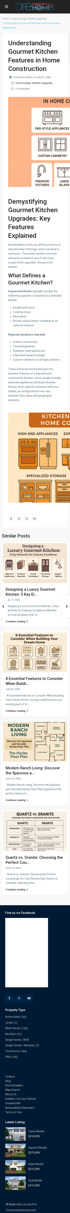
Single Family (13, 1039)
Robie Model (35, 1164)
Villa (7, 1056)
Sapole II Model (37, 1147)
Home (5, 18)
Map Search (12, 1089)
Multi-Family (12, 1028)
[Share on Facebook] (11, 519)
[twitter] (19, 998)
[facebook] (9, 998)
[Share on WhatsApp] (27, 519)
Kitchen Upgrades (37, 18)
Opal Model (35, 1180)
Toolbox (10, 1076)
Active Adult (12, 1016)
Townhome (12, 1051)
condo (9, 1022)
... (39, 614)
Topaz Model (36, 1131)
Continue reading (15, 621)
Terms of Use (13, 1112)
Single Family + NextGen (20, 1045)
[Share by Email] (34, 519)
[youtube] (29, 998)
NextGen (10, 1034)
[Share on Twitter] (19, 519)
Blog (8, 1081)
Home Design (19, 18)
